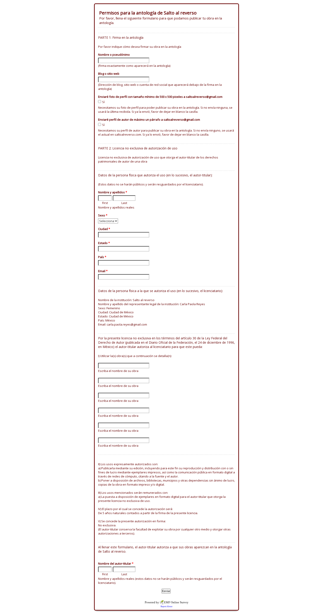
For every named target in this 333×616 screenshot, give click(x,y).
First (105, 203)
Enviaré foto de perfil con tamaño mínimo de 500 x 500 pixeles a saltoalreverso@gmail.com (160, 97)
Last (124, 203)
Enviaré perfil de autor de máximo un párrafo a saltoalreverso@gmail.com (149, 119)
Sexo (102, 215)
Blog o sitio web (108, 74)
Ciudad (104, 229)
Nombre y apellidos (112, 192)
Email (103, 271)
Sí (103, 102)
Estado (104, 243)
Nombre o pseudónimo (114, 55)
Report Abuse (166, 606)
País (102, 257)
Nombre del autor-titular (115, 563)
